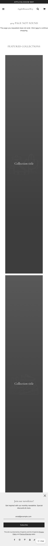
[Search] (37, 9)
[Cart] (44, 9)
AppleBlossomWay (24, 9)
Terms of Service (25, 534)
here (37, 28)
